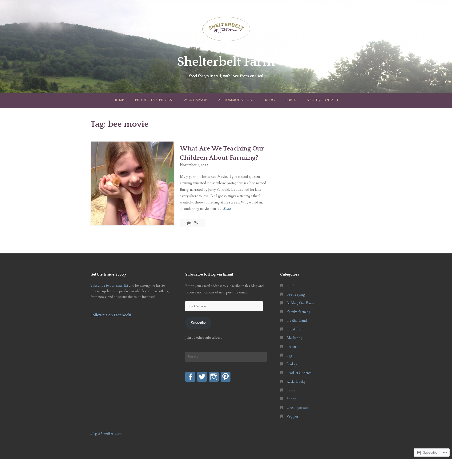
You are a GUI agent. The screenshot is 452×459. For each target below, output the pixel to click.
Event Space (194, 100)
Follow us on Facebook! (110, 315)
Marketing (294, 338)
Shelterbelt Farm (226, 62)
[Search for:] (226, 357)
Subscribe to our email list (109, 285)
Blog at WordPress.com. (106, 433)
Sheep (291, 399)
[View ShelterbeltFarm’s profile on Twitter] (202, 377)
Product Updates (299, 372)
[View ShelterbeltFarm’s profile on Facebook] (190, 377)
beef (290, 285)
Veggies (293, 416)
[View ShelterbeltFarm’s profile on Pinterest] (225, 377)
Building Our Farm (300, 303)
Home (118, 100)
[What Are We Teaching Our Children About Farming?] (196, 223)
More (227, 209)
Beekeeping (296, 294)
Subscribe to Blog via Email (209, 274)
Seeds (291, 390)
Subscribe (198, 323)
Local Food (295, 329)
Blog (270, 100)
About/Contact (323, 100)
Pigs (290, 355)
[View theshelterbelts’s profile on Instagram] (214, 377)
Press (291, 100)
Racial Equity (296, 381)
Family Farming (298, 311)
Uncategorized (298, 407)
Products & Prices (153, 100)
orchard (292, 346)
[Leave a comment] (189, 223)
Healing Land (297, 320)
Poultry (292, 364)
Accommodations (236, 100)
